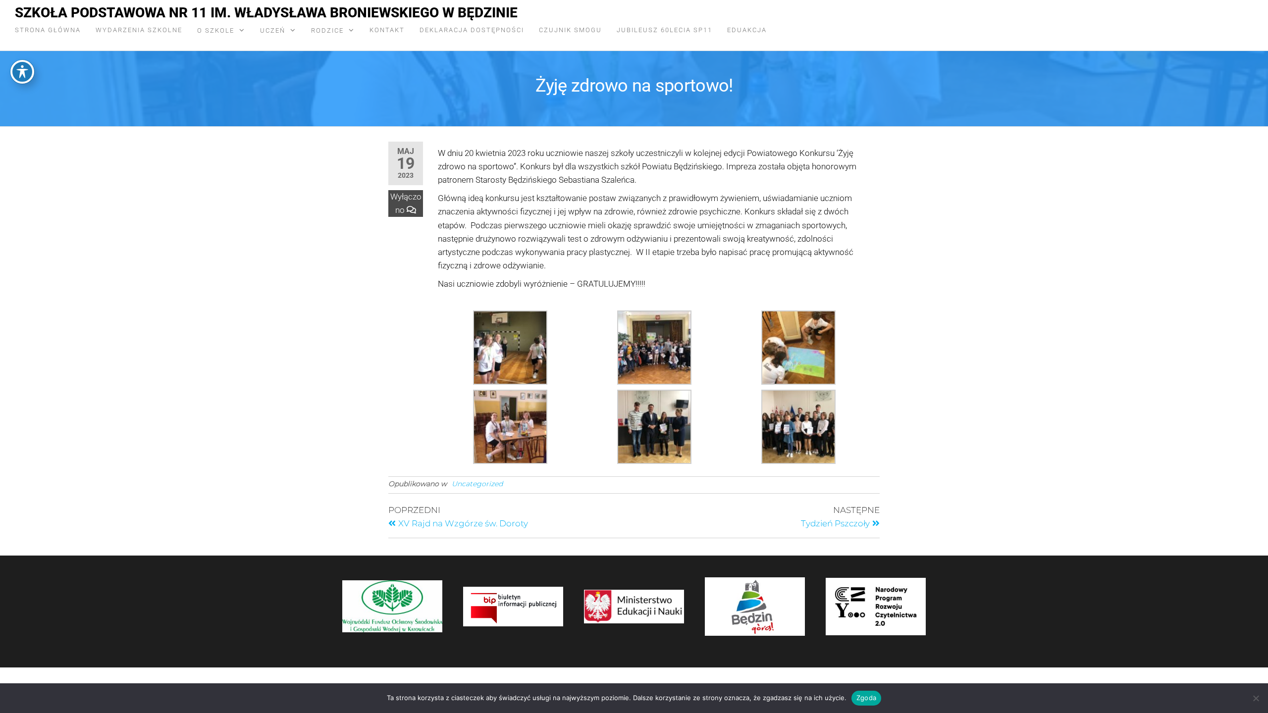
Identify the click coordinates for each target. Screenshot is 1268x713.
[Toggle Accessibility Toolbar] (22, 72)
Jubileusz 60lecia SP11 (664, 30)
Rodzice (327, 30)
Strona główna (48, 30)
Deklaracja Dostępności (472, 30)
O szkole (215, 30)
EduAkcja (747, 30)
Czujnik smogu (570, 30)
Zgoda (866, 698)
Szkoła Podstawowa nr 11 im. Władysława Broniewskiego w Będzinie (266, 12)
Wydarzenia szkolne (139, 30)
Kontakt (387, 30)
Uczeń (272, 30)
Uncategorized (477, 483)
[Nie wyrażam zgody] (1256, 698)
